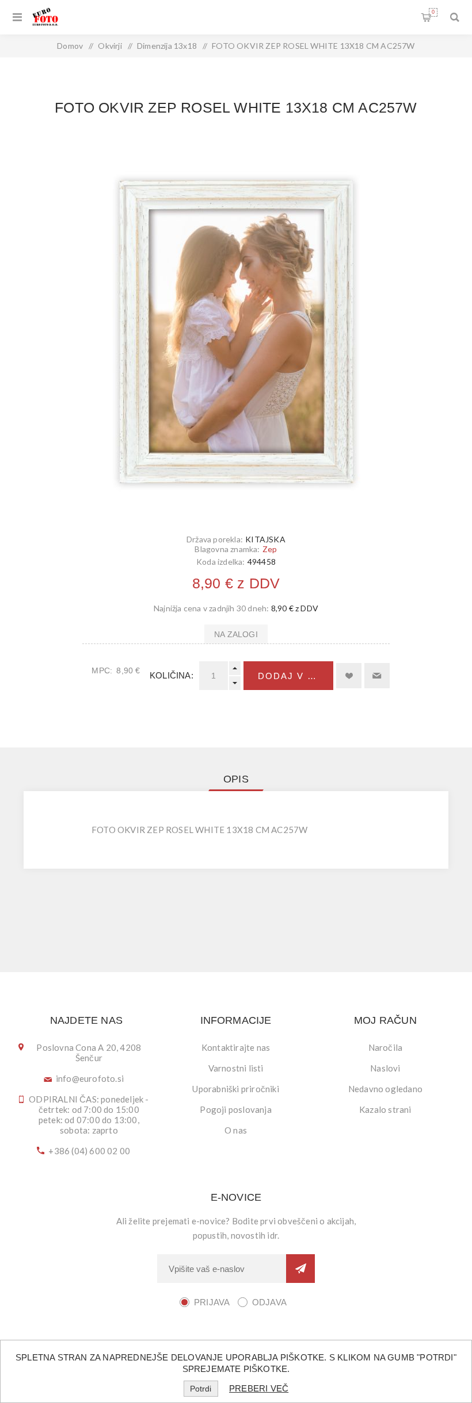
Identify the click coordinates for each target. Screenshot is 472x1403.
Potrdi (200, 1388)
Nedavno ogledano (385, 1089)
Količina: (171, 675)
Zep (269, 549)
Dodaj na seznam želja (348, 675)
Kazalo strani (385, 1109)
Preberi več (258, 1388)
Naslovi (385, 1068)
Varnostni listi (236, 1068)
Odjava (269, 1302)
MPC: (102, 670)
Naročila (385, 1047)
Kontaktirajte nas (235, 1047)
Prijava (212, 1302)
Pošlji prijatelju (377, 675)
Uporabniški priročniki (235, 1089)
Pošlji (300, 1268)
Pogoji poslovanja (235, 1109)
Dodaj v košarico (295, 676)
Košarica (433, 12)
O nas (235, 1130)
